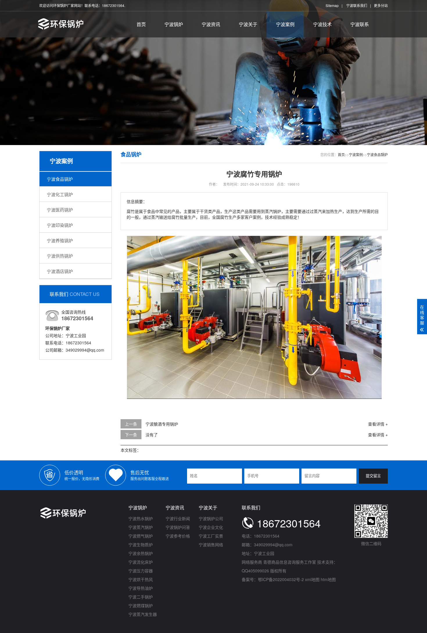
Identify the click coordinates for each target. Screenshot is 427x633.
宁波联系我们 (356, 5)
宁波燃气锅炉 (140, 536)
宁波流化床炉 (140, 562)
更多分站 (381, 5)
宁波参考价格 (178, 536)
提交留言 (373, 476)
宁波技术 (322, 24)
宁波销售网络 (211, 544)
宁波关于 (248, 24)
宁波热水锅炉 (140, 518)
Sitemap (332, 5)
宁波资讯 (211, 24)
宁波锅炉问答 (178, 527)
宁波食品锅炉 (60, 179)
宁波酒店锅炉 (60, 271)
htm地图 (328, 579)
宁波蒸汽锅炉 (140, 527)
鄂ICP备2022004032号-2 (281, 579)
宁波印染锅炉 (60, 225)
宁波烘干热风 (140, 579)
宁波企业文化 (211, 527)
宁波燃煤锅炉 (140, 605)
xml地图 (312, 579)
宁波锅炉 (173, 24)
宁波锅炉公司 (211, 518)
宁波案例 (285, 24)
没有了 (152, 434)
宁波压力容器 (140, 571)
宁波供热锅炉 (60, 256)
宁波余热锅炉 (140, 553)
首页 (141, 24)
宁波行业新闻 (178, 518)
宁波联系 (359, 24)
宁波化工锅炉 (60, 194)
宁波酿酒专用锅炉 (162, 424)
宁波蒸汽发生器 (142, 614)
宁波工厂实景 (211, 536)
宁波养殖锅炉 (60, 240)
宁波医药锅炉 (60, 210)
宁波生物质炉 (140, 544)
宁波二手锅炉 (140, 597)
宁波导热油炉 (140, 588)
